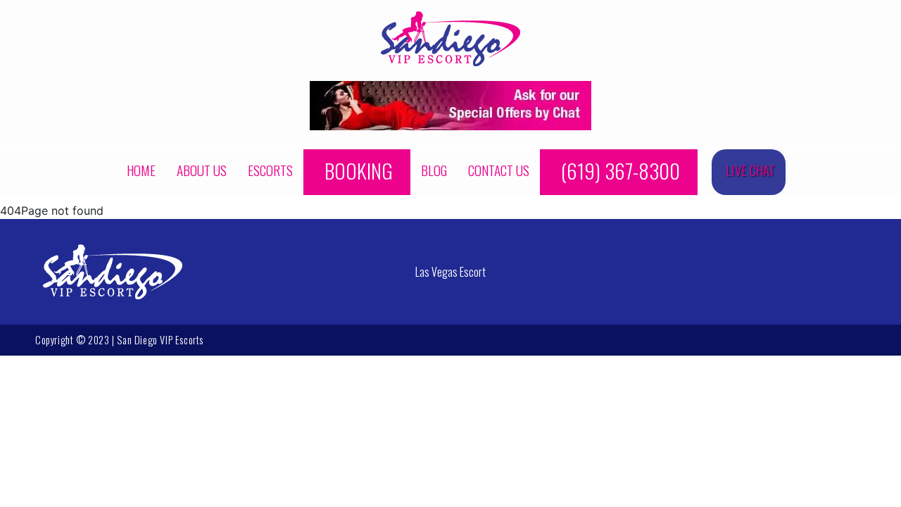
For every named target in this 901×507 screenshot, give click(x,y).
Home (141, 170)
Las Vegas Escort (450, 271)
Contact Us (498, 170)
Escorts (270, 170)
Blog (434, 170)
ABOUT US (202, 170)
